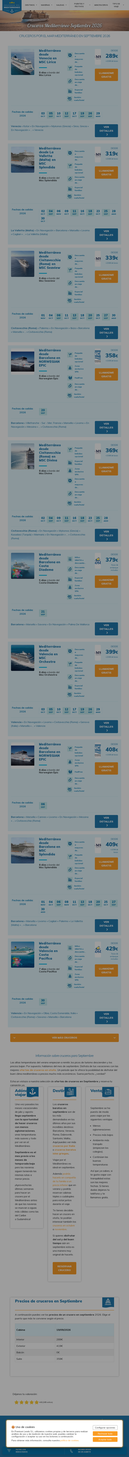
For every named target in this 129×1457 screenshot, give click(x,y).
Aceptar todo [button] (105, 1439)
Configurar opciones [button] (105, 1427)
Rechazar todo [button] (105, 1433)
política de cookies (69, 1440)
